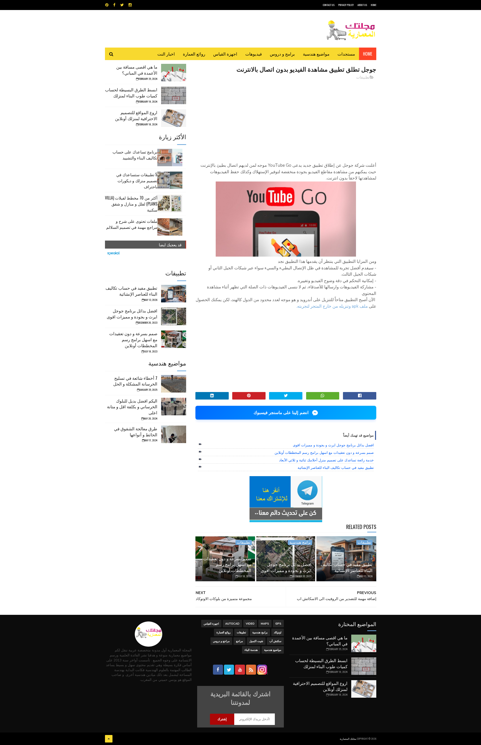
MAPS (265, 624)
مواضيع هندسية (316, 54)
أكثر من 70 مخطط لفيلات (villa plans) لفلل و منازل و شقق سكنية (131, 204)
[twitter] (122, 5)
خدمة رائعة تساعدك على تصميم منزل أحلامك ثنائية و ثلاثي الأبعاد (326, 460)
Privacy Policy (346, 5)
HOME (373, 5)
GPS (278, 624)
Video (250, 624)
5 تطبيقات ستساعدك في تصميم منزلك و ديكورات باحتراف (136, 180)
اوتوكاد (277, 632)
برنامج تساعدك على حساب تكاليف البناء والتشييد (134, 155)
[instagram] (130, 5)
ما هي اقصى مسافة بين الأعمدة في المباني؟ (136, 70)
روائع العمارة (194, 54)
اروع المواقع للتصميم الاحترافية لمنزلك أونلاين (136, 115)
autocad (232, 624)
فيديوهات (253, 54)
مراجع (239, 641)
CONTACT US (328, 5)
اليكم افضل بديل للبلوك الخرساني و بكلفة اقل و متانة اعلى (132, 407)
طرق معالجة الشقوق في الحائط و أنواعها (135, 431)
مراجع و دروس (221, 641)
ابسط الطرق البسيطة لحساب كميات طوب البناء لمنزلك (131, 92)
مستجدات (346, 54)
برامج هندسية (300, 542)
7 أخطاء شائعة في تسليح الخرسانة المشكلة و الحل (135, 381)
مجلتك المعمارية (348, 738)
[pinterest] (106, 5)
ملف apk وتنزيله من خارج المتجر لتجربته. (332, 306)
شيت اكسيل (256, 641)
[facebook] (114, 5)
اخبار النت (166, 54)
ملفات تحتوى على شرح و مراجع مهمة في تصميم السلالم (131, 224)
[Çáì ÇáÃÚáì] (108, 738)
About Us (362, 5)
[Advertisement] (286, 119)
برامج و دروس (282, 54)
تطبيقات (363, 77)
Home (367, 54)
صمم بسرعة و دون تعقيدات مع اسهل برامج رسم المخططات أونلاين (324, 453)
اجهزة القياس (225, 54)
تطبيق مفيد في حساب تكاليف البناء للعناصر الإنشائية (336, 468)
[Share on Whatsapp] (322, 396)
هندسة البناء (251, 650)
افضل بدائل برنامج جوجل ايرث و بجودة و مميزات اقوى (333, 445)
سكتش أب (275, 641)
